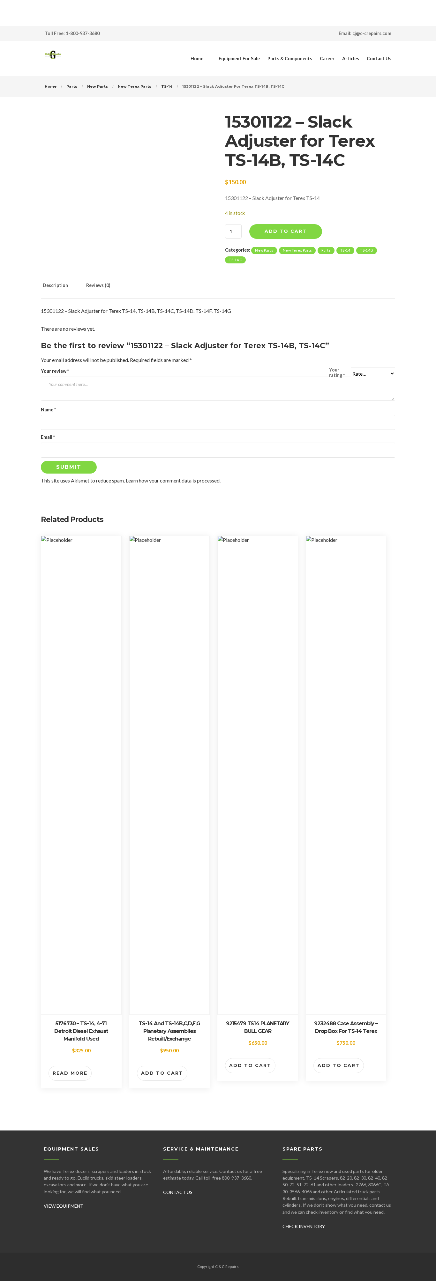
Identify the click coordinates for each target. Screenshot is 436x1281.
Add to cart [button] (162, 1073)
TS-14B (366, 250)
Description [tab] (55, 285)
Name (48, 409)
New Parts (97, 86)
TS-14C (235, 260)
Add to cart (286, 231)
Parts (71, 86)
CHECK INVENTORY (303, 1226)
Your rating (337, 372)
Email (48, 437)
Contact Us (379, 58)
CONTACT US (177, 1192)
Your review (55, 371)
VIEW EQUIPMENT (63, 1206)
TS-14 (166, 86)
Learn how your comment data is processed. (173, 480)
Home (197, 58)
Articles (350, 58)
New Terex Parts (134, 86)
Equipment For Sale (239, 58)
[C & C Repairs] (53, 58)
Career (327, 58)
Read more (70, 1073)
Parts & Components (289, 58)
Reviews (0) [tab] (98, 285)
